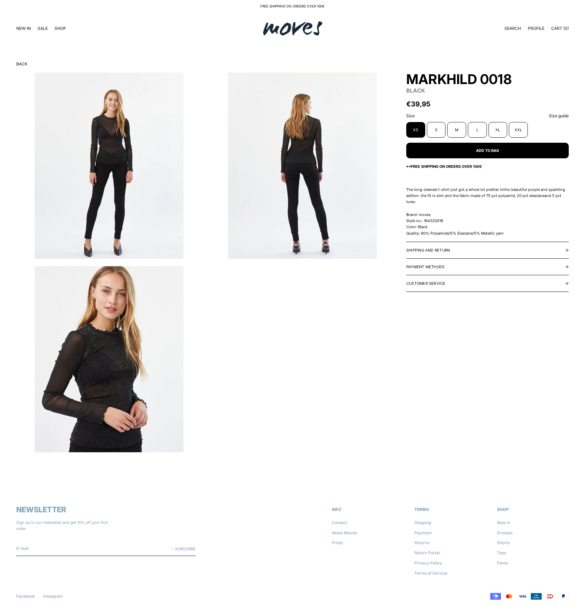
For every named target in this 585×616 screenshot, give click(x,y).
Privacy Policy (428, 562)
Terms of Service (430, 573)
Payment (423, 532)
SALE (43, 28)
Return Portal (427, 552)
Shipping (422, 522)
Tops (501, 552)
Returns (421, 542)
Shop (60, 28)
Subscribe (185, 549)
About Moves (344, 532)
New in (503, 522)
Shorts (503, 542)
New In (23, 28)
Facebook (25, 596)
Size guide (559, 115)
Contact (339, 522)
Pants (502, 562)
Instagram (53, 596)
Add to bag (487, 150)
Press (337, 542)
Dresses (505, 532)
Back (21, 63)
